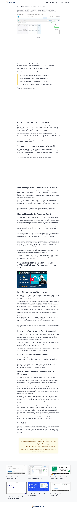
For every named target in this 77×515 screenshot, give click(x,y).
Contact (40, 511)
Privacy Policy (32, 511)
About (37, 511)
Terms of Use (45, 511)
